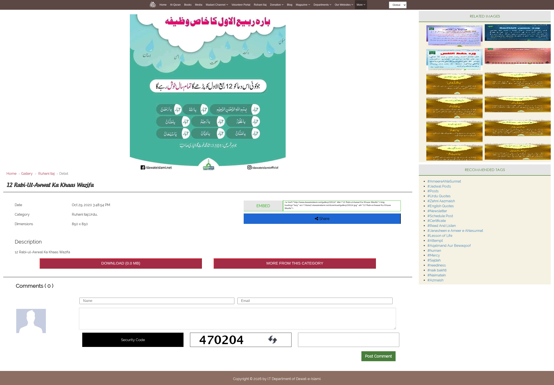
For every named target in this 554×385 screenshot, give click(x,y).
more (360, 4)
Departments (321, 4)
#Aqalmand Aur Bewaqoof (449, 246)
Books (188, 4)
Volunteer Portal (241, 4)
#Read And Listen (441, 226)
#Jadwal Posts (439, 186)
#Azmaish (435, 280)
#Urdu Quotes (439, 196)
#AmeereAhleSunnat (444, 181)
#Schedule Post (440, 216)
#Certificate (436, 221)
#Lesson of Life (439, 236)
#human (434, 251)
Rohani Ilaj (260, 4)
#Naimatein (436, 275)
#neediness (436, 265)
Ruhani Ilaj (46, 174)
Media (198, 4)
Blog (289, 4)
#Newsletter (437, 211)
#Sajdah (434, 260)
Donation (276, 4)
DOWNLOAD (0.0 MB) (120, 263)
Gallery (27, 174)
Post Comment (378, 356)
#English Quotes (440, 206)
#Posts (433, 191)
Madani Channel (216, 4)
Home (163, 4)
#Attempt (435, 241)
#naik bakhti (436, 270)
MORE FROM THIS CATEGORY (294, 263)
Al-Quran (175, 4)
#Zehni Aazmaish (441, 201)
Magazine (302, 4)
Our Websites (343, 4)
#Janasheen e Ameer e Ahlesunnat (455, 231)
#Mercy (433, 255)
